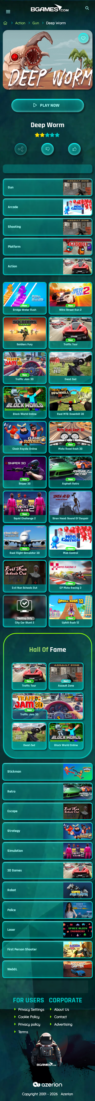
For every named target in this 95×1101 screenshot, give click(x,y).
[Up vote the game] (74, 149)
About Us (61, 1009)
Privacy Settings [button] (31, 1009)
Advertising (63, 1024)
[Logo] (48, 8)
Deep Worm (56, 23)
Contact (60, 1016)
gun (35, 23)
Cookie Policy (29, 1016)
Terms (23, 1032)
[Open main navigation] (8, 11)
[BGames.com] (5, 23)
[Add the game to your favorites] (83, 38)
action (20, 23)
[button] (87, 8)
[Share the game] (20, 149)
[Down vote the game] (47, 149)
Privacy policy (29, 1024)
